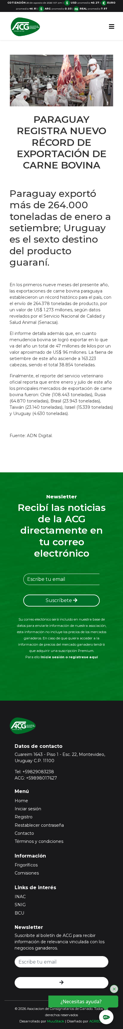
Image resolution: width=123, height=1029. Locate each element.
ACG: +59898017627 (36, 778)
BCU (19, 913)
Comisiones (27, 873)
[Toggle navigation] (111, 26)
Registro (24, 817)
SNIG (20, 904)
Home (21, 800)
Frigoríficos (26, 865)
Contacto (24, 833)
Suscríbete (59, 600)
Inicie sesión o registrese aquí (69, 657)
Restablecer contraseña (39, 825)
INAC (20, 896)
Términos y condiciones (39, 841)
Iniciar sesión (28, 808)
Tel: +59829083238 (34, 771)
